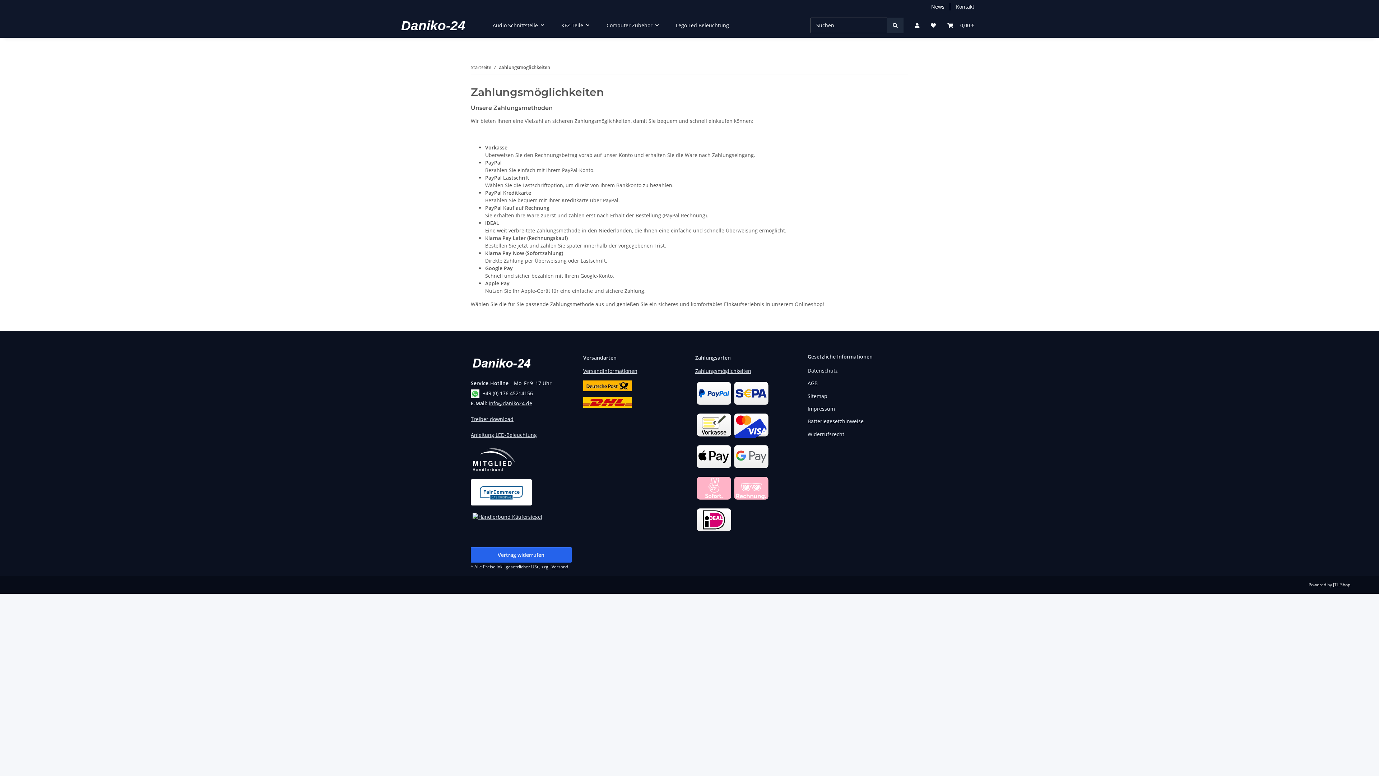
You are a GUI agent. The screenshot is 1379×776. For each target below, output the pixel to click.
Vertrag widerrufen (521, 554)
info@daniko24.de (510, 403)
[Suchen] (895, 25)
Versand (560, 567)
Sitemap (817, 396)
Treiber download (492, 419)
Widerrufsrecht (826, 434)
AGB (813, 383)
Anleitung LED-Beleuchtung (504, 434)
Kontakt (965, 6)
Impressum (821, 408)
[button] (917, 25)
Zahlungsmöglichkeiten (723, 371)
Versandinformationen (610, 371)
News (937, 6)
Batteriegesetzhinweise (836, 421)
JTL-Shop (1341, 585)
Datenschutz (823, 370)
